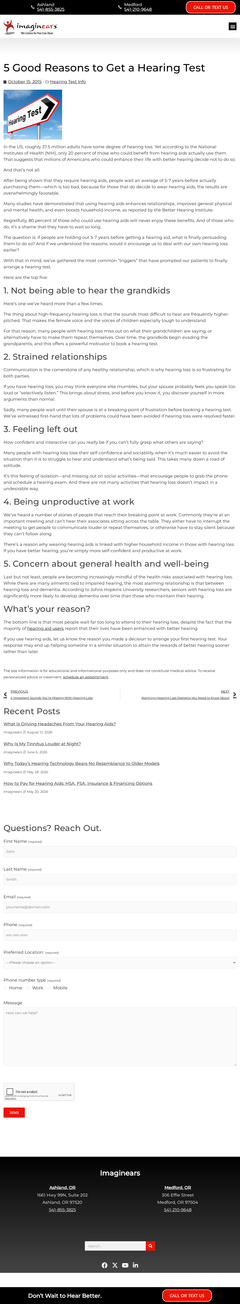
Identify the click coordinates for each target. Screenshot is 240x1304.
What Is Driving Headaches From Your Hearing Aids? (60, 724)
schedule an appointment (85, 677)
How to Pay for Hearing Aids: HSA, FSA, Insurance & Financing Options (78, 783)
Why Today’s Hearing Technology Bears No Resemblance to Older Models (82, 763)
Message (13, 1002)
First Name (23, 841)
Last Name (23, 869)
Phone (18, 924)
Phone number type (32, 980)
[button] (232, 26)
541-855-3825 (50, 9)
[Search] (150, 1246)
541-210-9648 (138, 9)
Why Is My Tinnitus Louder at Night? (42, 743)
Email (17, 896)
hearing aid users (45, 628)
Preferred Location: (31, 952)
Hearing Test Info (68, 81)
